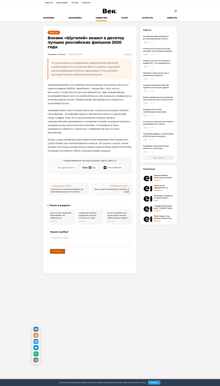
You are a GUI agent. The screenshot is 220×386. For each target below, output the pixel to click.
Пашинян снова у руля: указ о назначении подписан (156, 74)
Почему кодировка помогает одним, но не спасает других (156, 86)
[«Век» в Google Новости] (66, 167)
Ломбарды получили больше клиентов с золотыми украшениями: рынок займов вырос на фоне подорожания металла (156, 147)
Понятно (154, 382)
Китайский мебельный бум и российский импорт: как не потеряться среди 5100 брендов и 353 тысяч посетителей (158, 37)
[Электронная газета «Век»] (110, 11)
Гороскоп (86, 3)
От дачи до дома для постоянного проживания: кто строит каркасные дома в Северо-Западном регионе (158, 123)
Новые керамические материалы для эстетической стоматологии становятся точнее (158, 98)
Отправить (57, 251)
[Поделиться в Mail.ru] (35, 341)
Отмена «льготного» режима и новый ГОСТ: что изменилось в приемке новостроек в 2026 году (158, 62)
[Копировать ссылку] (35, 360)
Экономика (75, 18)
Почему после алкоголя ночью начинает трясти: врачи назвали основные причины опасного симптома (157, 50)
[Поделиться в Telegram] (35, 347)
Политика (48, 18)
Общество (101, 18)
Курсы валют (62, 3)
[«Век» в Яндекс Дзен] (89, 167)
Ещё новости (158, 158)
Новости (49, 3)
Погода (75, 3)
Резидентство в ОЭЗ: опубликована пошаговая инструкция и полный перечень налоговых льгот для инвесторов (158, 110)
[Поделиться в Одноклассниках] (35, 335)
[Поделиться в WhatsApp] (35, 353)
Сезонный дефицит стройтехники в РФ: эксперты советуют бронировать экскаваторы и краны (158, 135)
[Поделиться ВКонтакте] (35, 329)
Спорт (124, 18)
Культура (147, 18)
